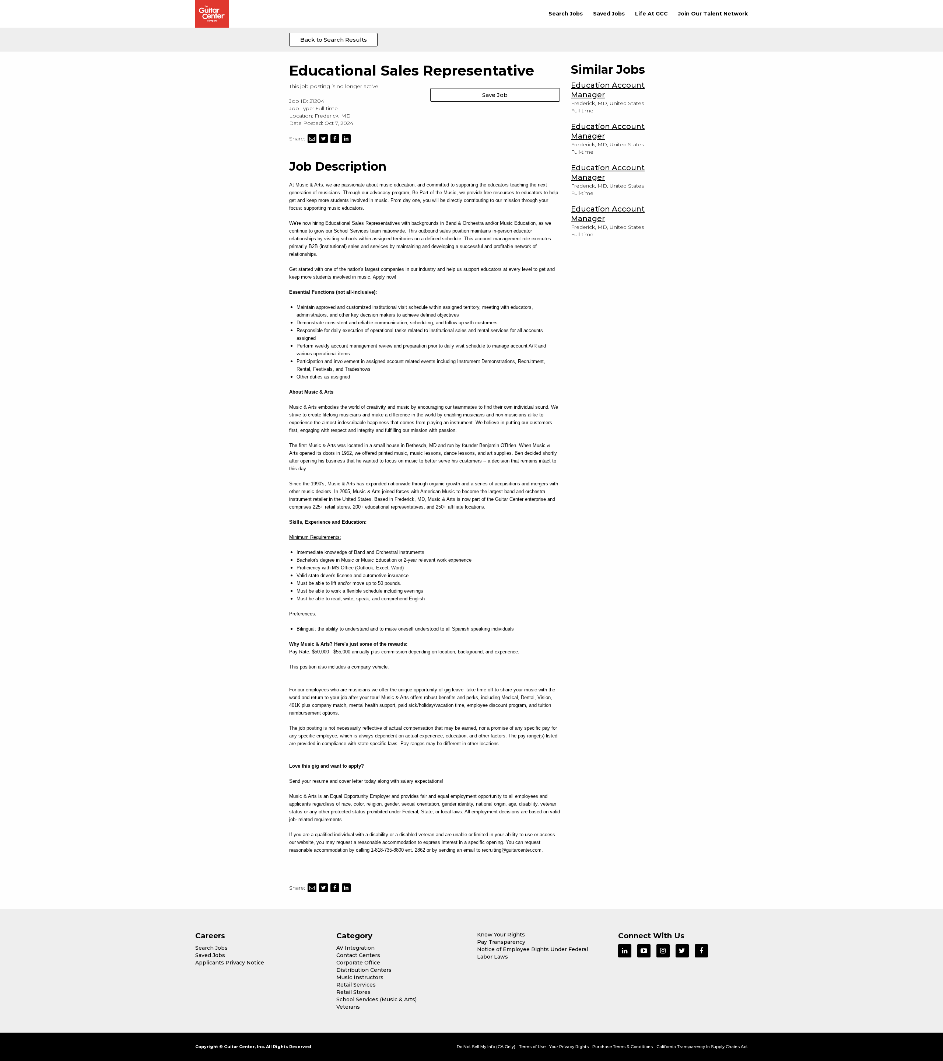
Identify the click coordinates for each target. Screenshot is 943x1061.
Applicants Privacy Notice (229, 962)
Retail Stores (353, 992)
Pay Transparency (501, 942)
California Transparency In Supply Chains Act (702, 1046)
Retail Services (356, 984)
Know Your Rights (501, 934)
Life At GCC (651, 13)
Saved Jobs (609, 13)
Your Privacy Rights (569, 1046)
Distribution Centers (364, 970)
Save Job (495, 94)
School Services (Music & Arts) (376, 999)
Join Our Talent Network (713, 13)
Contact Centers (358, 955)
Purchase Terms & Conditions (622, 1046)
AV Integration (355, 948)
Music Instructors (359, 977)
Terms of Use (532, 1046)
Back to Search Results (333, 39)
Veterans (348, 1007)
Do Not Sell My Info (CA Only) (486, 1046)
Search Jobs (565, 13)
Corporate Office (358, 962)
